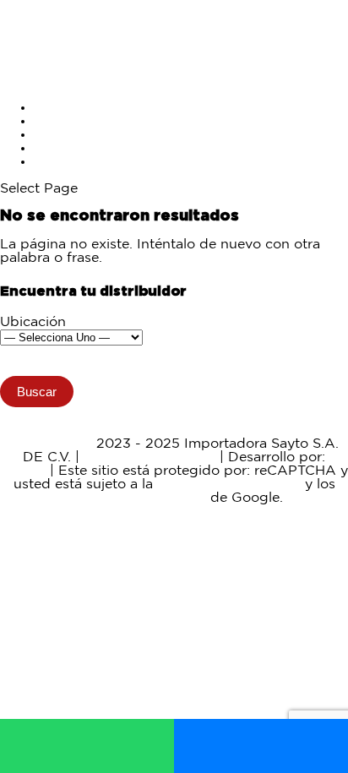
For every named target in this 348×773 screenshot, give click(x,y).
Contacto (64, 161)
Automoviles (75, 121)
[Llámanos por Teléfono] (261, 746)
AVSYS (23, 471)
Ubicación (33, 322)
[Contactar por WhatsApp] (87, 746)
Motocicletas (75, 107)
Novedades (71, 134)
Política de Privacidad (229, 484)
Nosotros (64, 148)
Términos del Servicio (135, 498)
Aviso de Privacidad (149, 457)
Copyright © (51, 444)
